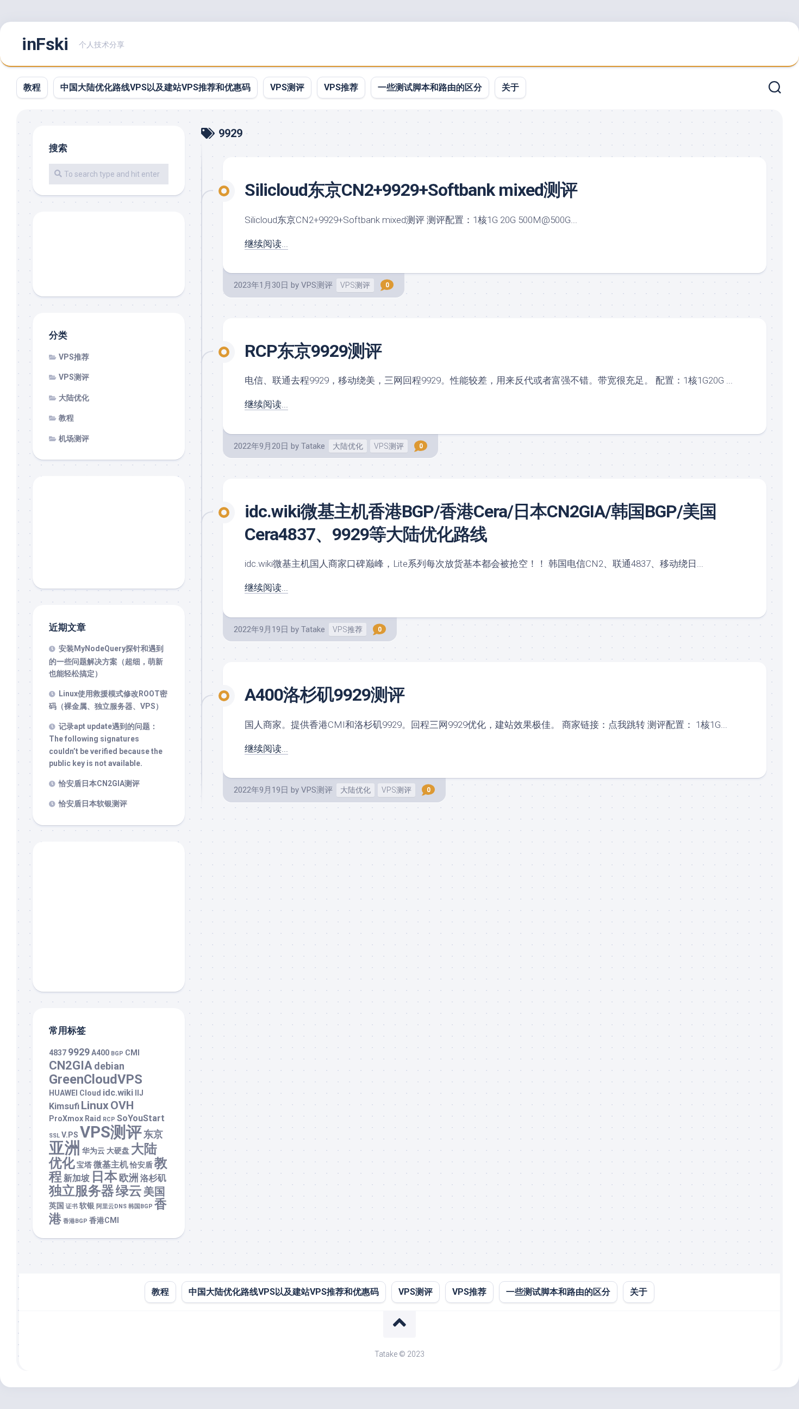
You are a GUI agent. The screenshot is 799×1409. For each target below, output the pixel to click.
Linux (95, 1105)
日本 (104, 1176)
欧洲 (129, 1177)
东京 (153, 1134)
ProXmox (66, 1118)
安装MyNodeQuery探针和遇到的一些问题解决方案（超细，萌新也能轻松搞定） (106, 661)
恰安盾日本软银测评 (93, 803)
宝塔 (84, 1164)
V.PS (69, 1134)
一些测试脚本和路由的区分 (430, 87)
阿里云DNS (111, 1206)
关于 (510, 87)
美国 (154, 1191)
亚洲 (64, 1148)
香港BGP (75, 1221)
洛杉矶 (153, 1178)
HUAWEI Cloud (75, 1093)
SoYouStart (141, 1118)
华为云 (93, 1150)
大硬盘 (118, 1150)
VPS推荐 (341, 87)
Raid (93, 1118)
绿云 (129, 1190)
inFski (45, 44)
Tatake (313, 446)
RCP (109, 1119)
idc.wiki (118, 1092)
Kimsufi (64, 1106)
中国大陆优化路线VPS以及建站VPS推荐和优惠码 (155, 87)
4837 (57, 1052)
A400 (100, 1052)
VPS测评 (287, 87)
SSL (54, 1135)
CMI (132, 1052)
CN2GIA (70, 1065)
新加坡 (77, 1178)
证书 (72, 1206)
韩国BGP (140, 1206)
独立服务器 (81, 1190)
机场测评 (74, 438)
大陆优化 (348, 446)
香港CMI (104, 1220)
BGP (117, 1053)
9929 (79, 1052)
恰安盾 (141, 1164)
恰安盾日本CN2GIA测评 (99, 783)
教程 (32, 87)
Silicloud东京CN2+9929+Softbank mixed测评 (411, 190)
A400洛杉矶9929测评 (324, 694)
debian (109, 1066)
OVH (122, 1105)
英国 (56, 1205)
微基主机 (110, 1164)
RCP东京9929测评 (313, 351)
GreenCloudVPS (95, 1079)
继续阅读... (266, 243)
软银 (87, 1205)
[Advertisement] (108, 255)
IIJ (139, 1093)
